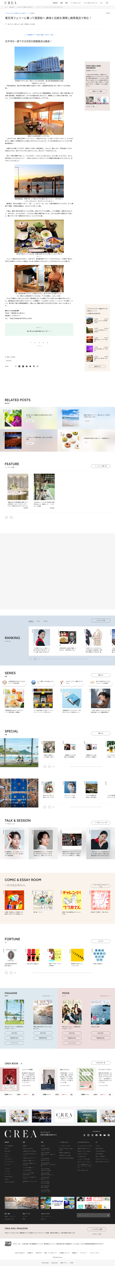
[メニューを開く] (107, 2)
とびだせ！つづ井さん (82, 1153)
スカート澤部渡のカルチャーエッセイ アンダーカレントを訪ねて (84, 1166)
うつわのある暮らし (27, 1170)
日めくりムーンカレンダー (102, 1159)
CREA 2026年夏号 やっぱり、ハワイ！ (45, 1149)
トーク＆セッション (75, 3)
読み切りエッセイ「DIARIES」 (84, 1151)
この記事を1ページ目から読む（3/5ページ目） (40, 35)
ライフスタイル (8, 1159)
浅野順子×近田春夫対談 (64, 1152)
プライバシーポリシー (95, 1253)
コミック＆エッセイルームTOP (101, 886)
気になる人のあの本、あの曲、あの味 (66, 1149)
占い (101, 3)
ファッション (8, 1164)
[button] (6, 517)
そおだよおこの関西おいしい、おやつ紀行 (30, 1164)
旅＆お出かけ (9, 360)
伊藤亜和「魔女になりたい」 (84, 1148)
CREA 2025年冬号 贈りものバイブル (45, 1178)
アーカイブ (7, 1171)
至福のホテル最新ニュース (29, 1160)
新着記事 (55, 3)
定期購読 (74, 1253)
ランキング (7, 1168)
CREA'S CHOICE (8, 1176)
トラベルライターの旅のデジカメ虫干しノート (19, 13)
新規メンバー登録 (97, 91)
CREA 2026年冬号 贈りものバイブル (45, 1159)
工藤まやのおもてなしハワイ (29, 1158)
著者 (24, 1219)
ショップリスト (14, 1043)
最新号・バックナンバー (10, 1216)
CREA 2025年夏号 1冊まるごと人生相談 (46, 1169)
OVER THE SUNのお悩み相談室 (66, 1158)
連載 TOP (100, 675)
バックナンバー (46, 996)
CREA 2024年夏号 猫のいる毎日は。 (45, 1186)
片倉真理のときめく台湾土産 (29, 1151)
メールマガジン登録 (97, 1229)
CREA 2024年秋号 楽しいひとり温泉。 (45, 1182)
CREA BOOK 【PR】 (9, 1219)
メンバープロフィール (46, 1216)
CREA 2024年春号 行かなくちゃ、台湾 (45, 1191)
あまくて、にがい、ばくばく (84, 1161)
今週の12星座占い (100, 1153)
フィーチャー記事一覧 (101, 466)
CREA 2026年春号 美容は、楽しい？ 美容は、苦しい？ (48, 1154)
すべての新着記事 (9, 1146)
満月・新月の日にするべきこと (103, 1161)
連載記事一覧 (97, 366)
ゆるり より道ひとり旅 (82, 1170)
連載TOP (25, 1146)
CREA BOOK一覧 (100, 1063)
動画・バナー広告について (51, 1253)
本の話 (71, 1262)
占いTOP (100, 941)
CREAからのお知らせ (9, 1182)
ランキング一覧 (101, 620)
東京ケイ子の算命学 (100, 1156)
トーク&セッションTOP (64, 1146)
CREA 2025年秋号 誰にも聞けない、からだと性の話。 (48, 1164)
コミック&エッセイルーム (90, 3)
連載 (61, 3)
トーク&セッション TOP (100, 822)
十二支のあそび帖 (81, 1156)
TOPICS (6, 1179)
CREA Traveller (45, 1262)
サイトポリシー (83, 1253)
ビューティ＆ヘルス (9, 1161)
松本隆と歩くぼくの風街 (64, 1155)
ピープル (25, 1216)
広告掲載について (63, 1253)
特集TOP (43, 1146)
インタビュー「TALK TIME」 (83, 1159)
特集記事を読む (14, 1038)
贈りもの (7, 1148)
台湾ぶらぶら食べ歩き (28, 1148)
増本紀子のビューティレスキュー (30, 1182)
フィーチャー (8, 1174)
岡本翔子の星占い (100, 1148)
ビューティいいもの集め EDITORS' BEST (28, 1173)
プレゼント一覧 (90, 106)
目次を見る (14, 1033)
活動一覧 (43, 1219)
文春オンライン (63, 1262)
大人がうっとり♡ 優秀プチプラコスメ (29, 1178)
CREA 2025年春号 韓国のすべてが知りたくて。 (47, 1174)
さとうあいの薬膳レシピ (28, 1167)
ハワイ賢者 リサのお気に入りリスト (29, 1154)
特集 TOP (100, 733)
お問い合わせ (39, 1253)
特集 (66, 3)
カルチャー (7, 1156)
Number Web (54, 1262)
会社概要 (29, 1253)
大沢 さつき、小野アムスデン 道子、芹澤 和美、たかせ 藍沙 (21, 24)
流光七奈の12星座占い (101, 1151)
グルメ (6, 1153)
